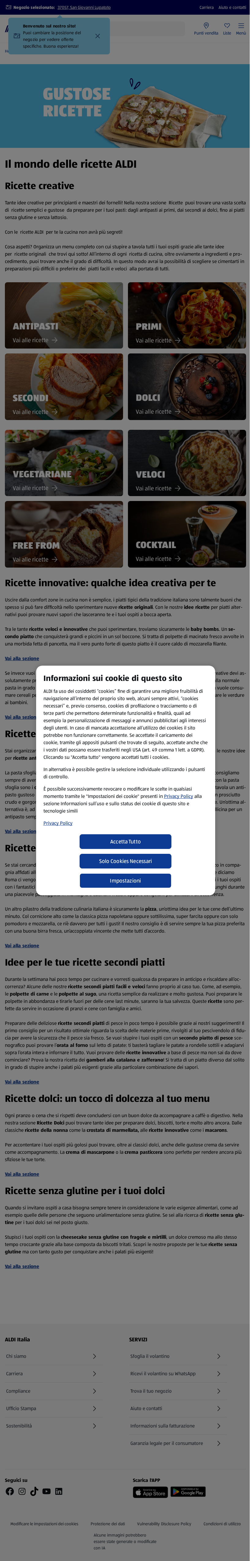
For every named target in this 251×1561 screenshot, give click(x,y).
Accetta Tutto (125, 842)
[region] (125, 780)
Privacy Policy (178, 796)
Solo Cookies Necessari (125, 861)
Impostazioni (125, 881)
